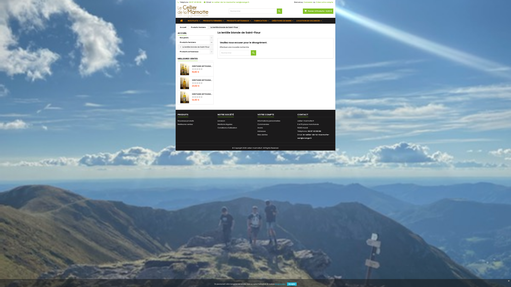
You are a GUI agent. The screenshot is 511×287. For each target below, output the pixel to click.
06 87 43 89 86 (195, 2)
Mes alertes (262, 134)
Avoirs (260, 127)
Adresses (261, 131)
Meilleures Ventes (188, 58)
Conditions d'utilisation (227, 127)
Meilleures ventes (185, 124)
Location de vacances (308, 20)
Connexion (308, 2)
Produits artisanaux (238, 20)
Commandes (263, 124)
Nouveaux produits (186, 121)
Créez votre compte (324, 2)
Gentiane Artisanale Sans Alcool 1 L (202, 94)
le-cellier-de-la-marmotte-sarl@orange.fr (230, 2)
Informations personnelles (268, 121)
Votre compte (265, 114)
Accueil (182, 33)
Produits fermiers (212, 20)
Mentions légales (225, 124)
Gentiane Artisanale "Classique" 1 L (202, 66)
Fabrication (260, 20)
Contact (302, 114)
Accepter (292, 284)
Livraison (221, 121)
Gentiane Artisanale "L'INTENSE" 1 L (202, 80)
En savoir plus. (280, 284)
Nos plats (193, 20)
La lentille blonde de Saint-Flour (195, 47)
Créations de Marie (281, 20)
